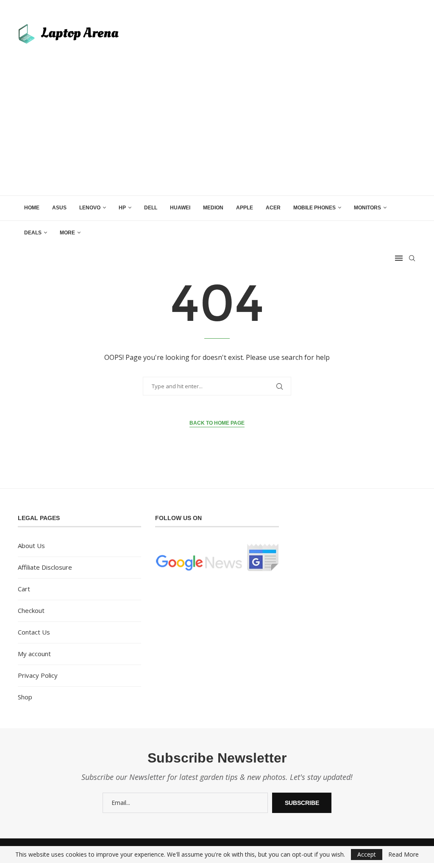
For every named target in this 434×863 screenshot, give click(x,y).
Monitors (367, 208)
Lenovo (89, 208)
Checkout (31, 610)
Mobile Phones (314, 208)
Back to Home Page (217, 423)
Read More (403, 854)
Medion (213, 208)
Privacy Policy (38, 675)
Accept (366, 854)
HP (122, 208)
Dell (150, 208)
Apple (244, 208)
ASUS (59, 208)
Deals (33, 233)
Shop (25, 697)
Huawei (180, 208)
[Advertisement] (217, 115)
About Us (31, 545)
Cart (24, 589)
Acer (273, 208)
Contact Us (34, 632)
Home (31, 208)
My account (34, 653)
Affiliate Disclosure (45, 567)
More (67, 233)
